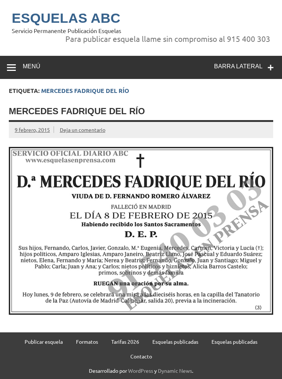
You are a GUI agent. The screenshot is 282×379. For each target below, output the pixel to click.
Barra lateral (238, 66)
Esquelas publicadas (175, 341)
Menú (31, 66)
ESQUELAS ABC (66, 18)
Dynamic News (175, 370)
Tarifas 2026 (125, 341)
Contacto (141, 356)
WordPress (140, 370)
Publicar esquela (44, 341)
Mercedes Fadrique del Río (77, 111)
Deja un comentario (82, 129)
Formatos (87, 341)
